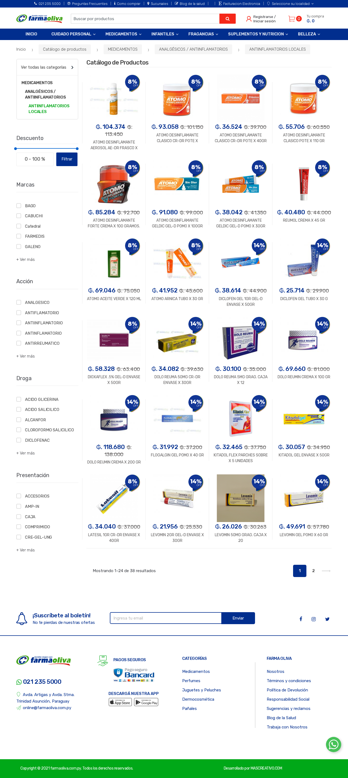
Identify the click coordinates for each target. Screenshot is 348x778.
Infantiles (162, 34)
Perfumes (191, 680)
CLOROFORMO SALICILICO (49, 430)
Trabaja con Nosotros (287, 727)
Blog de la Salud (281, 717)
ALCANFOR (35, 419)
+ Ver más (25, 259)
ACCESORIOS (37, 496)
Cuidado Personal (71, 34)
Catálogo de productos (64, 49)
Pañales (189, 708)
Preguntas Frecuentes (89, 4)
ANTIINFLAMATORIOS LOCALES (277, 49)
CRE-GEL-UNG (38, 537)
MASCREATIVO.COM (266, 768)
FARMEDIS (35, 236)
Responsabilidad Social (288, 699)
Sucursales (159, 4)
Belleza (307, 34)
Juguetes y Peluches (201, 690)
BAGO (30, 205)
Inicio (31, 34)
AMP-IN (32, 506)
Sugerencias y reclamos (288, 708)
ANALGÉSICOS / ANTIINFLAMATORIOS (193, 49)
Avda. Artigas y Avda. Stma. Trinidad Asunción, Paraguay (45, 698)
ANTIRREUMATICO (42, 343)
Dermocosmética (198, 699)
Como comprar (128, 4)
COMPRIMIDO (37, 526)
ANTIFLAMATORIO (42, 312)
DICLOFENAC (37, 440)
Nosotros (275, 671)
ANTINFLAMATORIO (43, 333)
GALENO (33, 246)
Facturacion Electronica (241, 4)
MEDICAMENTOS (123, 49)
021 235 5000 (50, 4)
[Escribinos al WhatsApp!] (333, 745)
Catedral (33, 226)
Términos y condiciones (289, 680)
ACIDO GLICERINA (41, 399)
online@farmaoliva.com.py (47, 707)
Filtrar (67, 159)
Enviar (238, 618)
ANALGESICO (37, 302)
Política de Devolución (287, 690)
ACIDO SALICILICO (42, 409)
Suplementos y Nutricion (256, 34)
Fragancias (201, 34)
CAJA (30, 516)
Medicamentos (121, 34)
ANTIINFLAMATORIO (44, 323)
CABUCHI (34, 215)
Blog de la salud (192, 4)
